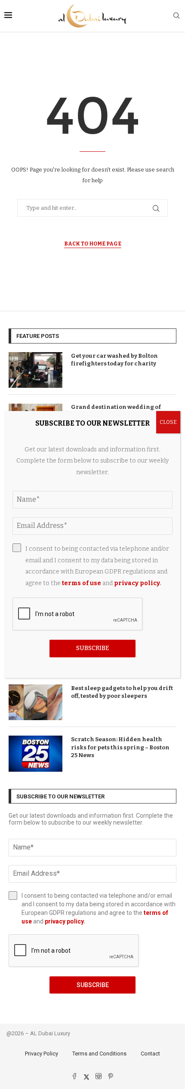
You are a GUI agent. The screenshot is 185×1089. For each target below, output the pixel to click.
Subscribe (93, 985)
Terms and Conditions (99, 1053)
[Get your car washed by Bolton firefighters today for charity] (35, 370)
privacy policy (64, 921)
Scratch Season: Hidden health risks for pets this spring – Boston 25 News (120, 747)
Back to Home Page (92, 244)
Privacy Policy (41, 1053)
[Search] (176, 16)
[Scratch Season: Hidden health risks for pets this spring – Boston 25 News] (35, 753)
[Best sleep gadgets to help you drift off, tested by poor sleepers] (35, 702)
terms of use (81, 583)
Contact (150, 1053)
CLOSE (168, 422)
